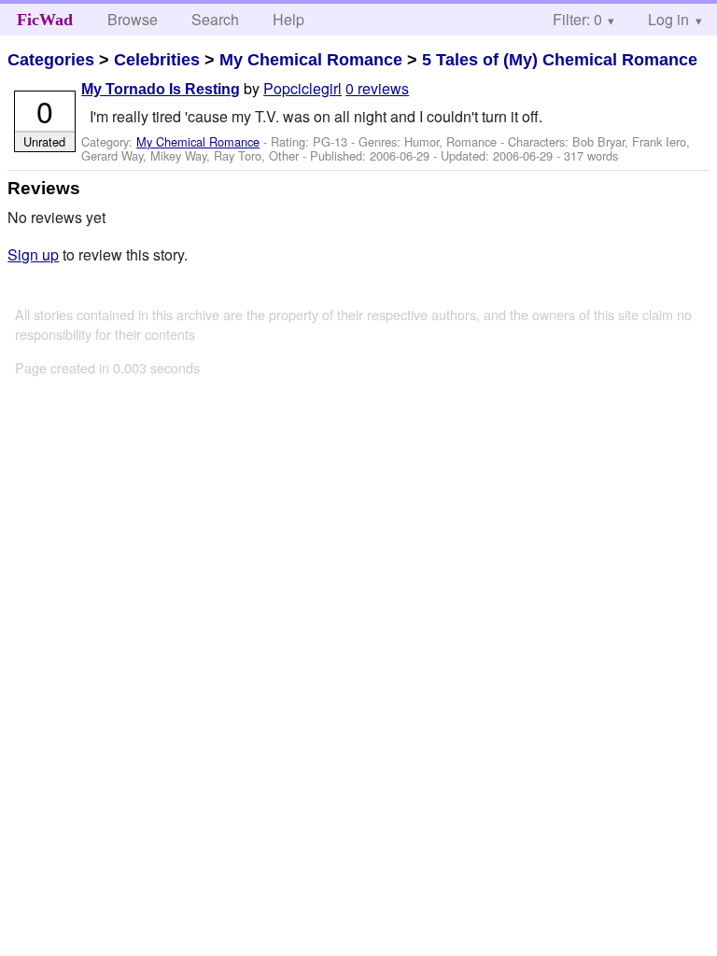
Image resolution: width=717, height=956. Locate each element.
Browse (132, 19)
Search (215, 19)
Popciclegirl (302, 88)
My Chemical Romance (310, 59)
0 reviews (377, 88)
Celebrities (157, 59)
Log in (668, 19)
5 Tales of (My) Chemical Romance (559, 59)
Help (288, 19)
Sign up (33, 254)
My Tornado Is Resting (160, 89)
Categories (50, 59)
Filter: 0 (577, 19)
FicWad (45, 19)
